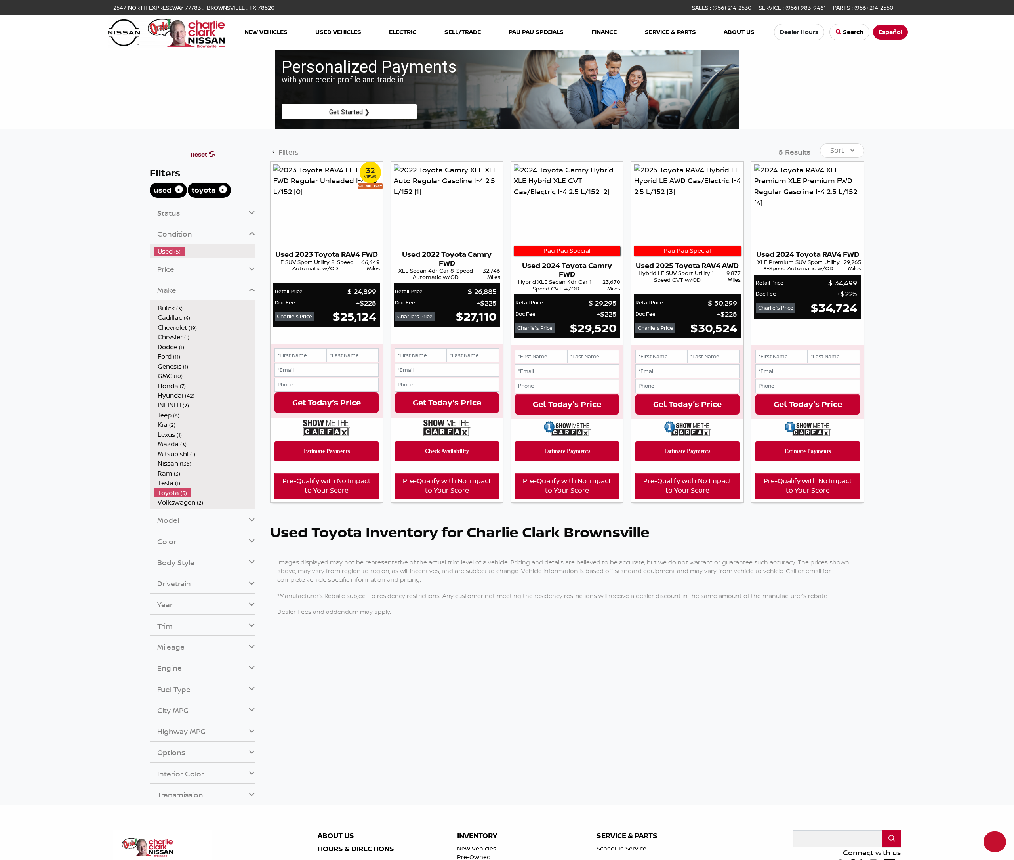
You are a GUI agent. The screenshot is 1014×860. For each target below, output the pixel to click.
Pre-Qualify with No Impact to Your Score (326, 485)
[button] (265, 32)
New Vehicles (476, 848)
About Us (336, 836)
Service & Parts (627, 836)
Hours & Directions (356, 849)
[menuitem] (205, 251)
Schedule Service (621, 848)
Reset (200, 154)
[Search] (891, 838)
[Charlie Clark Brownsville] (166, 31)
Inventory (477, 836)
